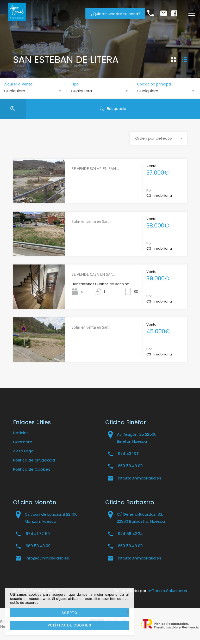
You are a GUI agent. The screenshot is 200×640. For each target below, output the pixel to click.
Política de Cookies (31, 469)
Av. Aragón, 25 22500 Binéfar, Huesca (137, 438)
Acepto (69, 613)
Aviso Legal (23, 451)
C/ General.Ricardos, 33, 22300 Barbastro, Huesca (141, 518)
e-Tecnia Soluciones (167, 590)
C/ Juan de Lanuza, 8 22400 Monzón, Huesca (51, 518)
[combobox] (33, 91)
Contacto (22, 442)
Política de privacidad (34, 460)
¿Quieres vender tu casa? (115, 13)
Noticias (21, 433)
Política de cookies (69, 625)
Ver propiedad (39, 193)
